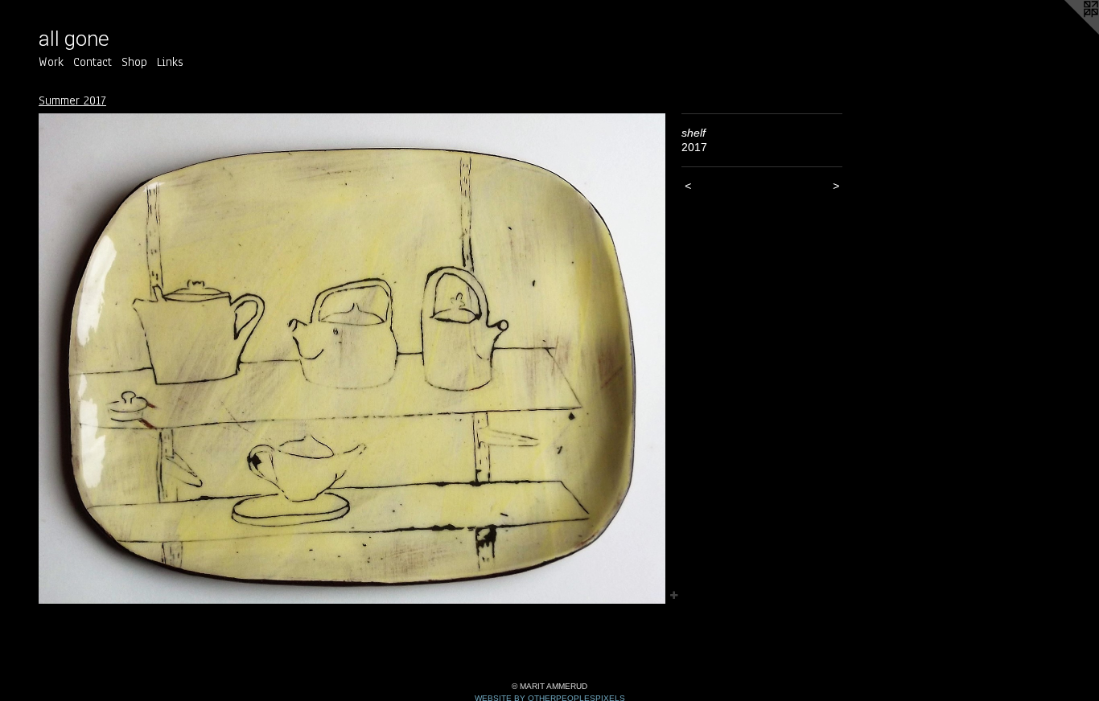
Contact (92, 62)
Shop (134, 62)
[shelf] (352, 359)
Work (51, 62)
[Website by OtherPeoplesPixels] (1067, 32)
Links (170, 62)
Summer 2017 (72, 100)
